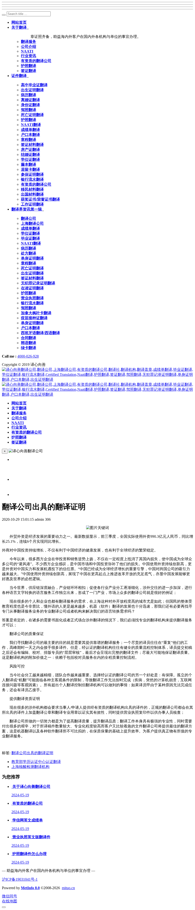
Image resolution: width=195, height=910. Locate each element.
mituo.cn (68, 888)
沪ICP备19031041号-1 (20, 879)
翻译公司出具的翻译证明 (32, 753)
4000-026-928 (28, 356)
